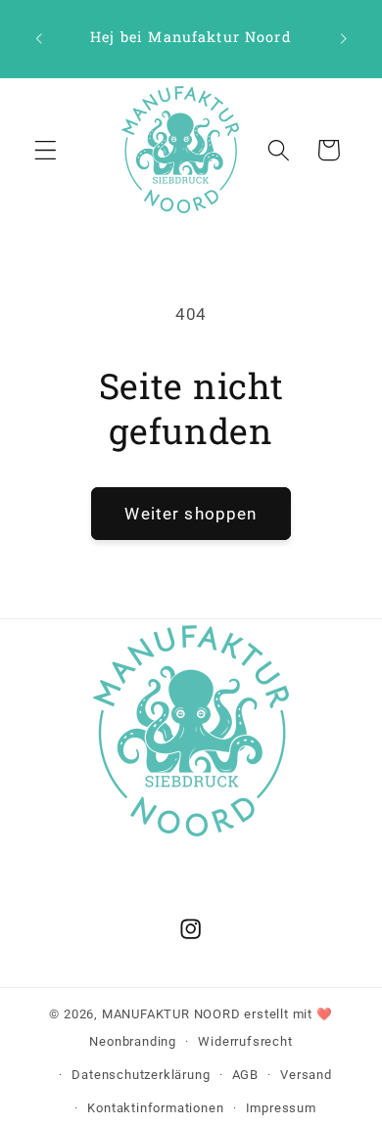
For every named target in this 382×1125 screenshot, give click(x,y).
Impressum (281, 1108)
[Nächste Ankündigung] (343, 38)
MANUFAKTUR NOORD (171, 1014)
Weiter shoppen (190, 513)
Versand (306, 1074)
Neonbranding (132, 1041)
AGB (245, 1074)
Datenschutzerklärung (141, 1074)
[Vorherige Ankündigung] (38, 38)
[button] (46, 150)
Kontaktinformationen (155, 1108)
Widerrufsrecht (245, 1041)
